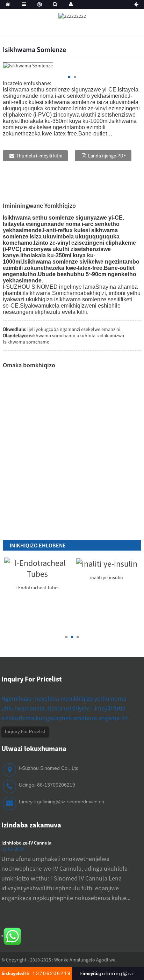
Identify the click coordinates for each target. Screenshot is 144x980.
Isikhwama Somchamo (52, 293)
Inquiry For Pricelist (25, 731)
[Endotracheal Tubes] (37, 567)
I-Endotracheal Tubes (37, 587)
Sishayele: (36, 973)
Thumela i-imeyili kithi (39, 156)
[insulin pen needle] (106, 563)
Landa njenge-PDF (107, 156)
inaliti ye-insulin (106, 577)
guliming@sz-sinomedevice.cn (70, 801)
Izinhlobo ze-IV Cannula (26, 843)
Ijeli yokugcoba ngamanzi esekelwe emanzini (73, 329)
